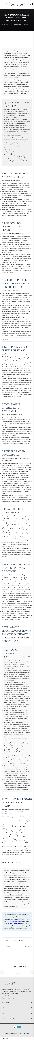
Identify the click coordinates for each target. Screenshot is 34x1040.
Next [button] (32, 972)
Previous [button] (2, 972)
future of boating (15, 923)
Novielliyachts (14, 1033)
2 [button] (16, 973)
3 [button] (18, 973)
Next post (27, 946)
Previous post (7, 946)
